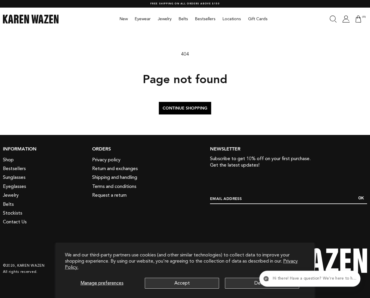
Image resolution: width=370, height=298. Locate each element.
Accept (182, 283)
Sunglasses (14, 177)
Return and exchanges (115, 168)
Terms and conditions (114, 186)
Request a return (109, 195)
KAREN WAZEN (31, 265)
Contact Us (15, 222)
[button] (333, 19)
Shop (8, 160)
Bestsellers (14, 168)
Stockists (12, 213)
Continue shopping (185, 108)
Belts (8, 204)
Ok (361, 198)
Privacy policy (106, 160)
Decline (262, 283)
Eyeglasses (14, 186)
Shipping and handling (114, 177)
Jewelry (11, 195)
